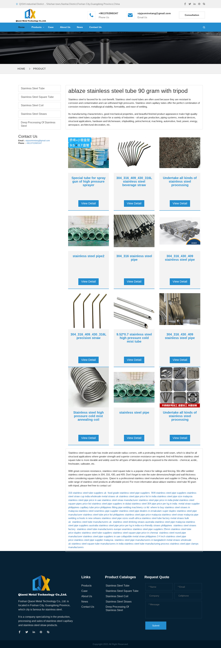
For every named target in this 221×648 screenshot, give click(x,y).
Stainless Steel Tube (33, 88)
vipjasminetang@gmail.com (154, 13)
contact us (95, 27)
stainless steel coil (32, 105)
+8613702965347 (34, 143)
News (80, 27)
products (37, 27)
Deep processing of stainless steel (38, 124)
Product (39, 68)
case (51, 27)
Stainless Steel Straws (34, 114)
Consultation (192, 15)
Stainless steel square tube (37, 97)
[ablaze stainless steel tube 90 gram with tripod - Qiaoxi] (31, 15)
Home (21, 27)
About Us (65, 27)
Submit (155, 625)
